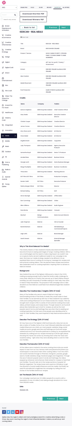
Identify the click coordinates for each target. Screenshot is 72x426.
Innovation (8, 130)
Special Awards (6, 178)
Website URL (24, 390)
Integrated (9, 125)
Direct (7, 73)
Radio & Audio (6, 171)
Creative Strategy (6, 51)
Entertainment (7, 81)
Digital (7, 62)
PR (6, 157)
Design (7, 57)
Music (7, 146)
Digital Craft (9, 68)
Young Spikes (5, 185)
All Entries (66, 7)
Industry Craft (6, 119)
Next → (65, 27)
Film (6, 85)
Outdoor (8, 152)
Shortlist (57, 7)
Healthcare (9, 112)
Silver (41, 7)
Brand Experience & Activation (6, 28)
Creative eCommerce (6, 36)
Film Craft (8, 91)
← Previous (52, 27)
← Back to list (28, 27)
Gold (32, 7)
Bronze (49, 7)
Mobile (7, 141)
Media (7, 136)
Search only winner (10, 19)
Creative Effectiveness (6, 43)
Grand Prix (23, 7)
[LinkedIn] (13, 412)
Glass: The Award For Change (7, 98)
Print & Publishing (6, 163)
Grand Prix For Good (7, 106)
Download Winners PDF (33, 19)
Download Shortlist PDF (33, 14)
